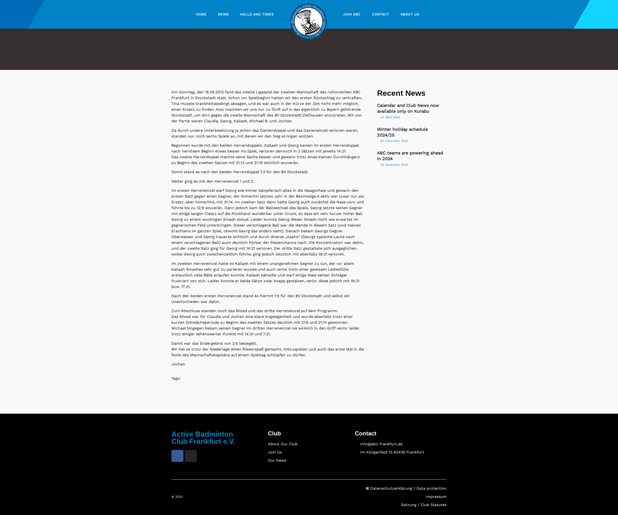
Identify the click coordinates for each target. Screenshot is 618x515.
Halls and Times (257, 14)
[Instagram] (191, 456)
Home (201, 14)
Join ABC (352, 14)
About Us (409, 14)
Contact (380, 14)
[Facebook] (177, 456)
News (223, 14)
